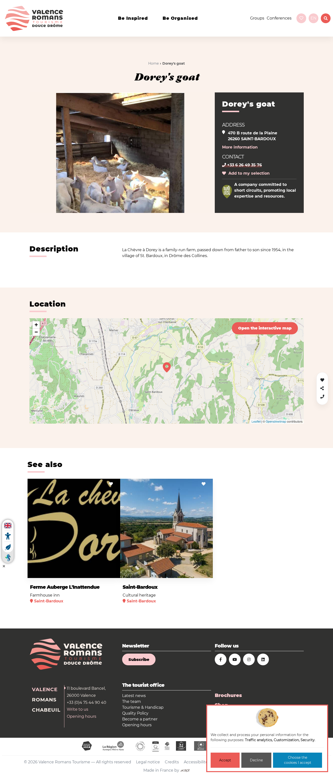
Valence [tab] (45, 689)
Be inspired (133, 18)
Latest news (134, 695)
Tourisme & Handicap (143, 707)
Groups (257, 18)
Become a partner (139, 719)
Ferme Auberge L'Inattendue (64, 587)
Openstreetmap (276, 421)
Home (153, 63)
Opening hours (81, 716)
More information (240, 147)
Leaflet (256, 421)
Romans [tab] (44, 700)
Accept (225, 760)
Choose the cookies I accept (297, 760)
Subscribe (138, 659)
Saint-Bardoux (140, 587)
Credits (172, 762)
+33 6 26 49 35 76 (244, 165)
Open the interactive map (265, 328)
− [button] (36, 332)
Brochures (228, 695)
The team (131, 701)
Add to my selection (248, 173)
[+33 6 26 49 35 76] (322, 396)
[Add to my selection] (111, 484)
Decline (256, 760)
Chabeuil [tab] (46, 710)
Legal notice (148, 762)
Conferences (279, 18)
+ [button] (36, 325)
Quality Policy (135, 713)
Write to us (77, 709)
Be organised (180, 18)
